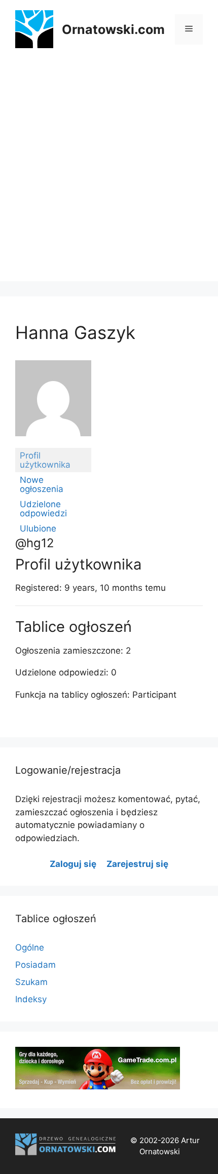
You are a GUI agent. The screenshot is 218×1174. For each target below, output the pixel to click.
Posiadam (35, 965)
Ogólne (29, 947)
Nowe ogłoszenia (41, 484)
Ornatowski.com (113, 29)
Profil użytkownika (45, 460)
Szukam (31, 982)
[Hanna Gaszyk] (53, 443)
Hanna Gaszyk (75, 332)
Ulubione (38, 528)
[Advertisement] (109, 172)
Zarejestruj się (137, 864)
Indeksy (31, 999)
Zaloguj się (73, 864)
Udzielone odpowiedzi (43, 508)
